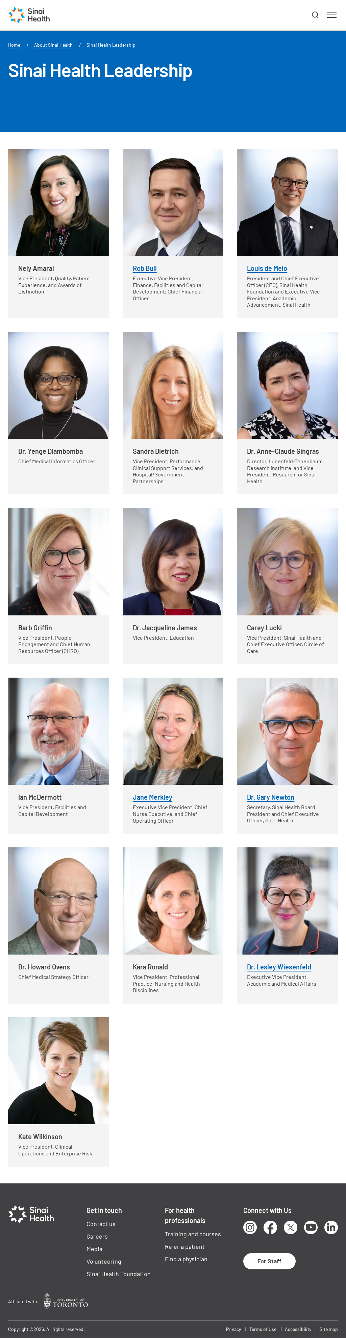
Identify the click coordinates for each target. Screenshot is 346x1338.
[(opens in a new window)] (66, 1301)
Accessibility (298, 1329)
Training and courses (193, 1234)
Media (94, 1248)
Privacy (233, 1329)
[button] (315, 15)
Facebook (270, 1227)
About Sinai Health (53, 45)
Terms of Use (262, 1329)
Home (14, 45)
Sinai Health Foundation (118, 1273)
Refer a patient (185, 1246)
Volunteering (103, 1261)
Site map (329, 1329)
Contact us (101, 1223)
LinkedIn (331, 1227)
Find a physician (186, 1259)
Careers (97, 1236)
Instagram (250, 1227)
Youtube (311, 1227)
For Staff (269, 1261)
